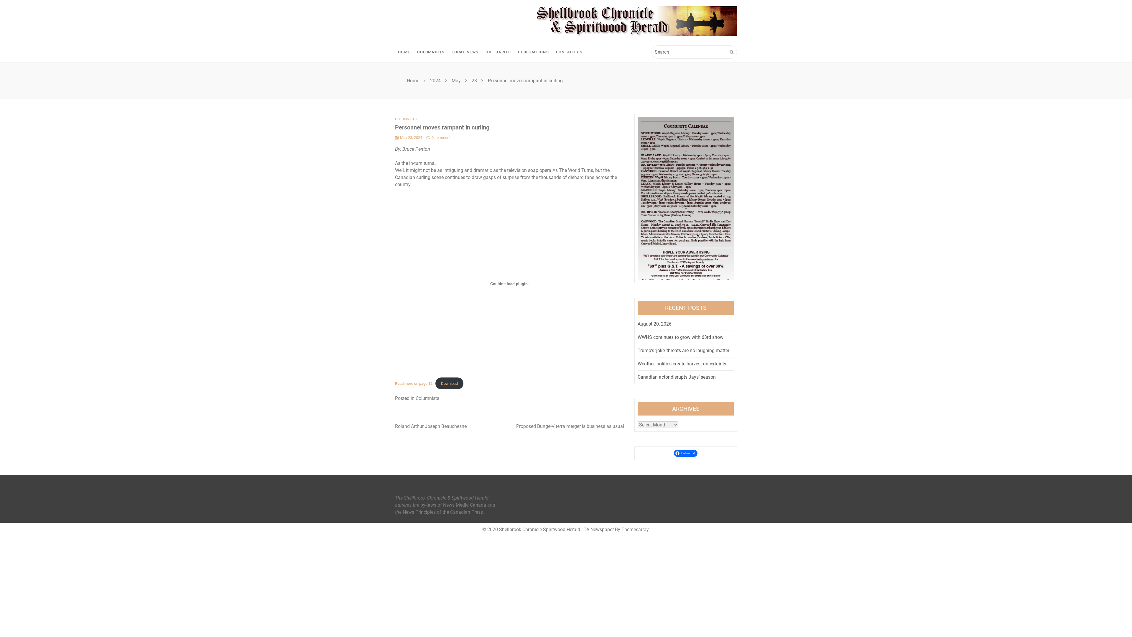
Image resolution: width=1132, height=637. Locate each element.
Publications (533, 52)
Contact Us (569, 52)
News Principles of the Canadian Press (443, 512)
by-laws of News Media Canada (453, 505)
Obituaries (498, 52)
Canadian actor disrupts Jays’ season (677, 377)
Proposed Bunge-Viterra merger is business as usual (570, 426)
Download (449, 383)
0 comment (441, 137)
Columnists (431, 52)
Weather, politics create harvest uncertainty (682, 364)
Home (404, 52)
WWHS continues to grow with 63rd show (680, 337)
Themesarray (635, 529)
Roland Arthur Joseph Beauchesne (431, 426)
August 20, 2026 (655, 324)
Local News (465, 52)
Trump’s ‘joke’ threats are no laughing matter (683, 350)
